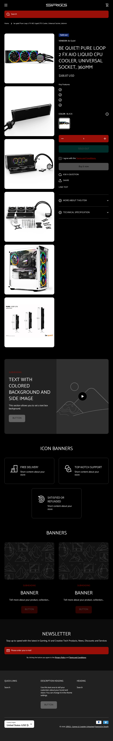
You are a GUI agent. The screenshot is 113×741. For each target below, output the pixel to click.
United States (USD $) (18, 725)
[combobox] (56, 14)
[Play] (82, 396)
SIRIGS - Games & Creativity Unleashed (80, 726)
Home (6, 23)
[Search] (7, 14)
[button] (64, 180)
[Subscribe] (105, 650)
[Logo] (56, 5)
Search (7, 687)
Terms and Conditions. (86, 158)
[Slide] (107, 114)
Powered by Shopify (102, 726)
